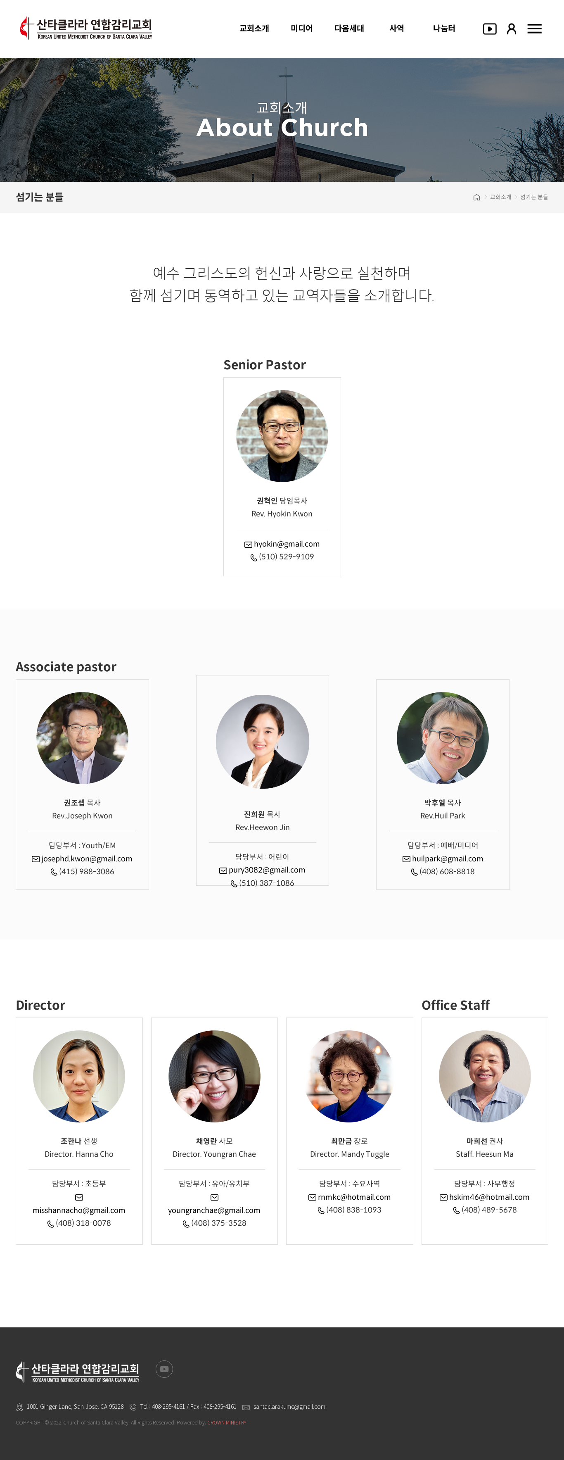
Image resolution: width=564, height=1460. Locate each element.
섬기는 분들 (534, 197)
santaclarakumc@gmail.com (289, 1406)
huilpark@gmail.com (446, 858)
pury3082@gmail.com (266, 870)
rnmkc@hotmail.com (353, 1197)
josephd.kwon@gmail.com (86, 858)
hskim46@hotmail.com (489, 1197)
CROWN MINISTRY (226, 1422)
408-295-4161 (168, 1406)
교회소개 (501, 197)
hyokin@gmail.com (286, 544)
